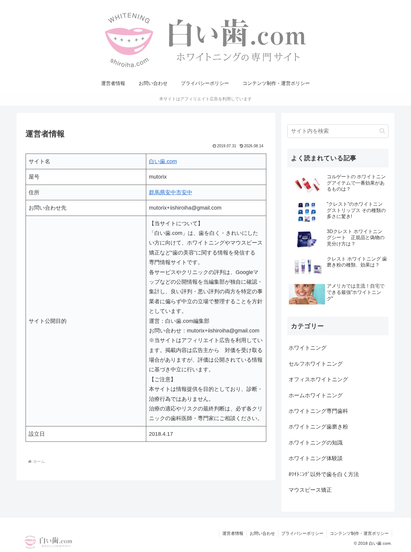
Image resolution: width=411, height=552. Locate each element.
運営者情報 (232, 533)
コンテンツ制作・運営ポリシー (359, 533)
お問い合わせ (262, 533)
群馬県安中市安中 (170, 192)
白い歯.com (163, 161)
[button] (382, 130)
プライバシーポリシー (302, 533)
